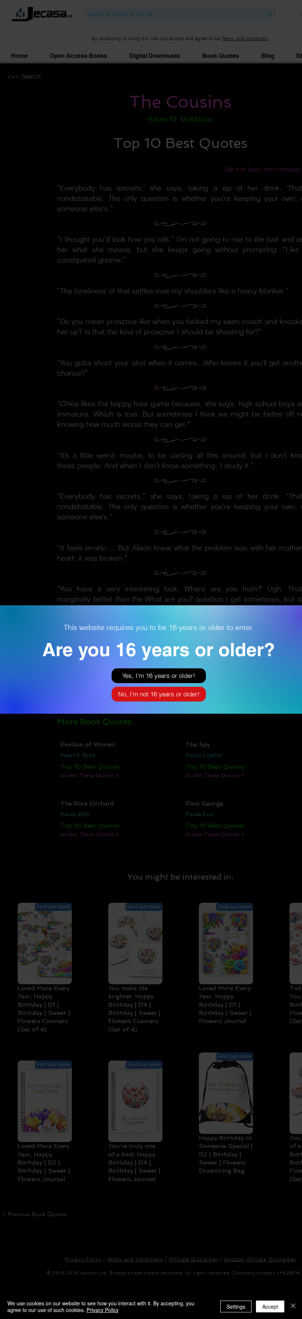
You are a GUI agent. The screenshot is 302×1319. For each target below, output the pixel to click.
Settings (235, 1306)
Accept (270, 1306)
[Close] (293, 1306)
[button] (159, 675)
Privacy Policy (103, 1309)
